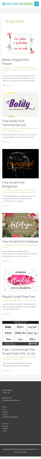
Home (4, 407)
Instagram (5, 426)
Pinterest (5, 428)
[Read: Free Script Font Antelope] (20, 225)
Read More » (6, 85)
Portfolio (5, 412)
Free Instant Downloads (10, 69)
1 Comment (6, 67)
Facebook (5, 423)
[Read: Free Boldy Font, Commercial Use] (20, 104)
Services (5, 414)
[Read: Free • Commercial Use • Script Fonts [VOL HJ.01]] (20, 333)
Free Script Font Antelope (20, 241)
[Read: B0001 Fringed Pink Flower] (20, 43)
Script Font (22, 69)
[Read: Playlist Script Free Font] (20, 280)
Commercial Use (17, 67)
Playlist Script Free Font (18, 296)
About (4, 409)
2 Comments (6, 357)
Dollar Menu (28, 67)
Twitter (4, 431)
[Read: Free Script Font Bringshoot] (20, 163)
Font (34, 67)
